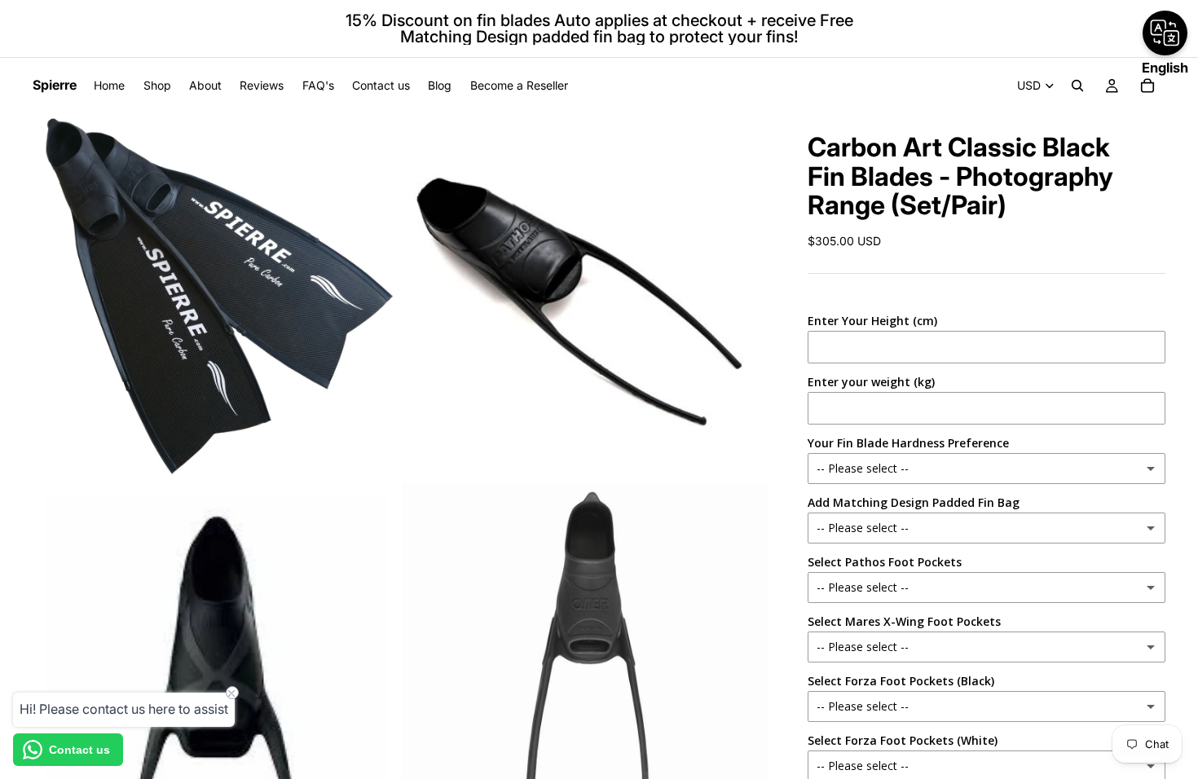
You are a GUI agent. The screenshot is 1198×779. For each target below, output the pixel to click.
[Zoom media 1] (216, 295)
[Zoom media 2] (585, 295)
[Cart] (1147, 85)
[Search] (1077, 85)
